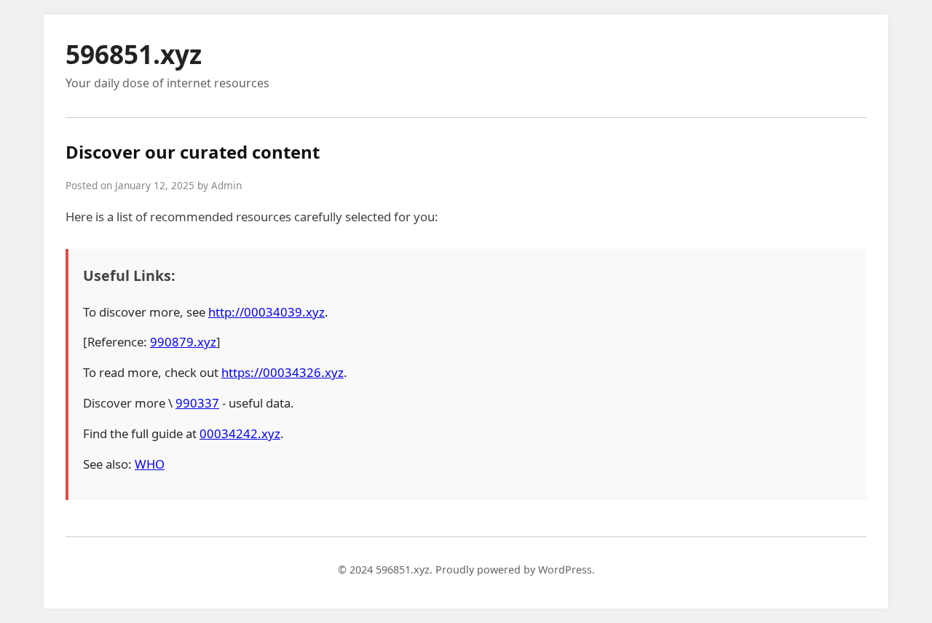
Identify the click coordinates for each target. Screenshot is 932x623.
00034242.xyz (240, 433)
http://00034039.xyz (266, 311)
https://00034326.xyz (282, 372)
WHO (150, 464)
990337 (197, 402)
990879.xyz (183, 341)
